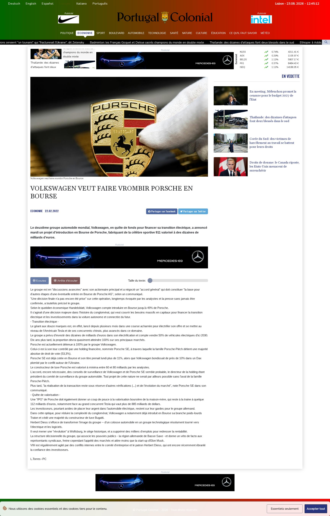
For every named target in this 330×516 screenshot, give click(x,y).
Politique (67, 33)
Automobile (136, 33)
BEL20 (243, 52)
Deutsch (14, 4)
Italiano (81, 4)
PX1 (242, 56)
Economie (85, 33)
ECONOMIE (36, 211)
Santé (174, 33)
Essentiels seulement (285, 509)
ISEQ (242, 60)
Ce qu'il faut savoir (243, 33)
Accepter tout (316, 509)
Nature (187, 33)
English (31, 4)
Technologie (157, 33)
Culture (201, 33)
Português (100, 4)
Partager (162, 211)
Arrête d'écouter (67, 281)
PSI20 (243, 67)
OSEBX (243, 64)
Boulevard (116, 33)
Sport (100, 33)
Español (47, 4)
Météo (265, 33)
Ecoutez (41, 281)
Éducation (218, 33)
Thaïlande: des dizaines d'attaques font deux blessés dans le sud (198, 42)
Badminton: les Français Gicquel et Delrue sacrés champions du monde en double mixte (93, 42)
